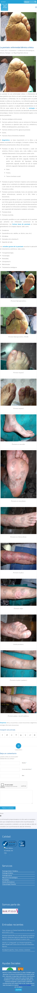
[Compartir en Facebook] (2, 735)
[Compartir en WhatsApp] (11, 735)
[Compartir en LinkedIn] (21, 735)
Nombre (24, 763)
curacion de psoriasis (24, 723)
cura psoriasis (14, 723)
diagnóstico (33, 723)
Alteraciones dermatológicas (26, 50)
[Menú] (36, 7)
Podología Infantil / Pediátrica (10, 871)
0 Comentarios (12, 50)
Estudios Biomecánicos (8, 882)
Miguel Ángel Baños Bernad (21, 53)
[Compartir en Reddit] (30, 735)
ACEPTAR (18, 989)
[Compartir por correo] (34, 735)
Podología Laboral (7, 875)
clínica (8, 723)
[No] (35, 982)
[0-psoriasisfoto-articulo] (18, 26)
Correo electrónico (27, 769)
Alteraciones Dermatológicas (10, 877)
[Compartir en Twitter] (7, 735)
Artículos (2, 53)
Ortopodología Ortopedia (9, 884)
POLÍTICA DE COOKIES (25, 985)
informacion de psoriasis (12, 725)
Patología (7, 53)
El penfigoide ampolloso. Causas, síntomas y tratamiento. (16, 950)
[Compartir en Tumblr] (25, 735)
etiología (2, 725)
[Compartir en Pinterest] (16, 735)
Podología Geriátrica (7, 873)
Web (23, 775)
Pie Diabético (5, 880)
